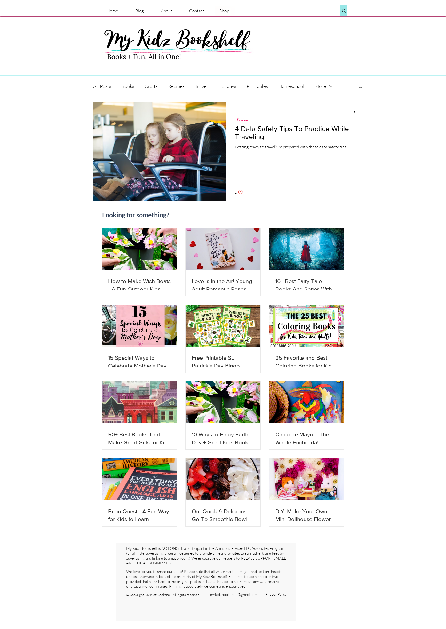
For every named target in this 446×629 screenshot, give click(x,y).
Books (128, 86)
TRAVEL (241, 119)
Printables (257, 86)
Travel (201, 86)
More (320, 86)
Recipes (176, 86)
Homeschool (291, 86)
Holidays (227, 86)
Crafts (151, 86)
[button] (360, 87)
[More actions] (356, 112)
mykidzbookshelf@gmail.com (234, 594)
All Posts (102, 86)
